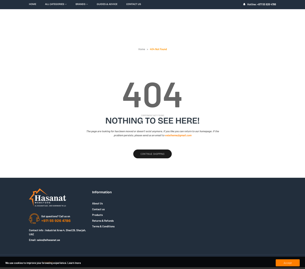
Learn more (74, 262)
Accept (288, 262)
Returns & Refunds (103, 220)
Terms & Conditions (103, 226)
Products (97, 214)
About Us (97, 203)
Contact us (98, 209)
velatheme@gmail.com (178, 135)
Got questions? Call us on (55, 216)
